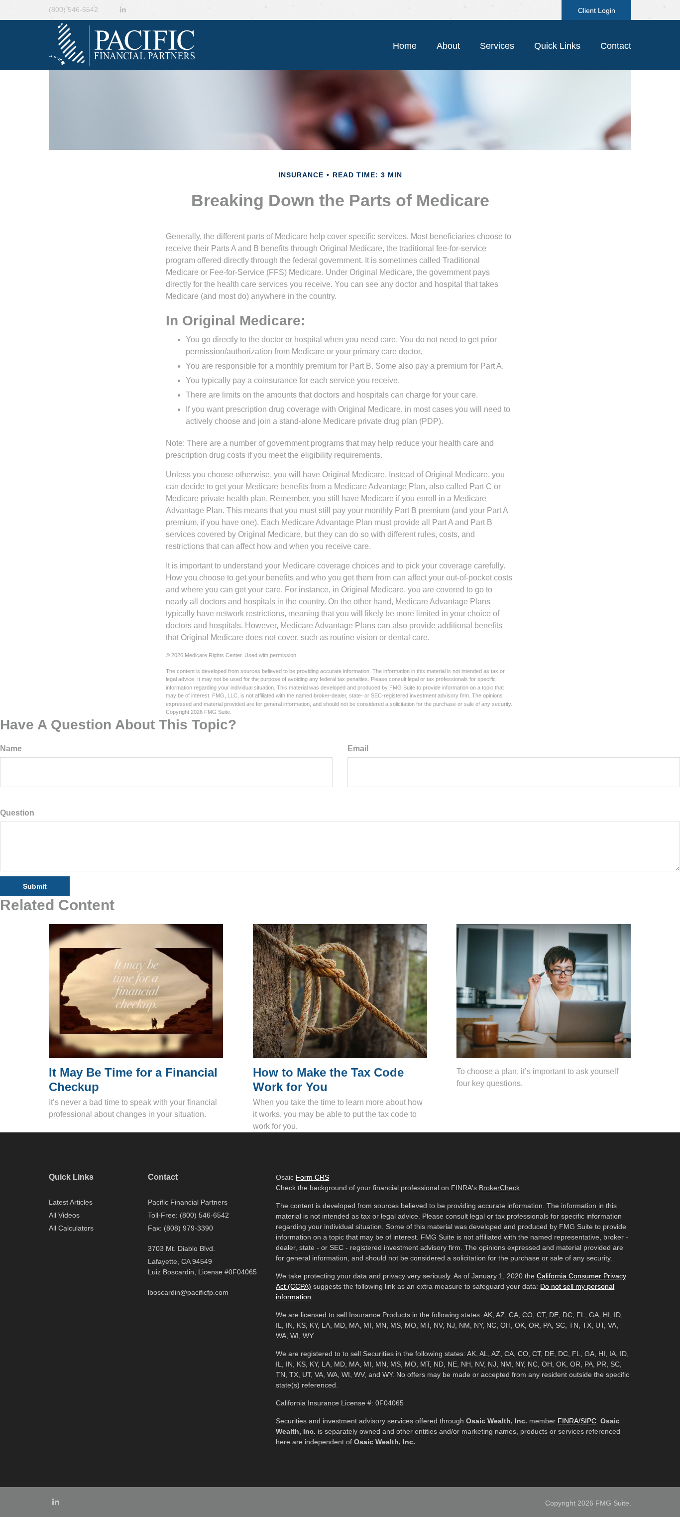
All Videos (64, 1215)
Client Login (596, 10)
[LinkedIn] (123, 9)
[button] (448, 45)
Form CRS (312, 1177)
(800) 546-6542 (73, 9)
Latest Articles (71, 1202)
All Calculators (71, 1228)
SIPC (588, 1421)
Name (11, 748)
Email (357, 748)
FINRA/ (569, 1421)
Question (17, 813)
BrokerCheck (499, 1188)
